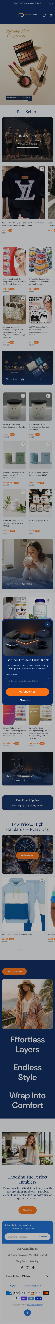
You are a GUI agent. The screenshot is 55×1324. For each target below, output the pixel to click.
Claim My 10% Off (27, 692)
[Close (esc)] (47, 624)
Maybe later (25, 700)
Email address (11, 675)
